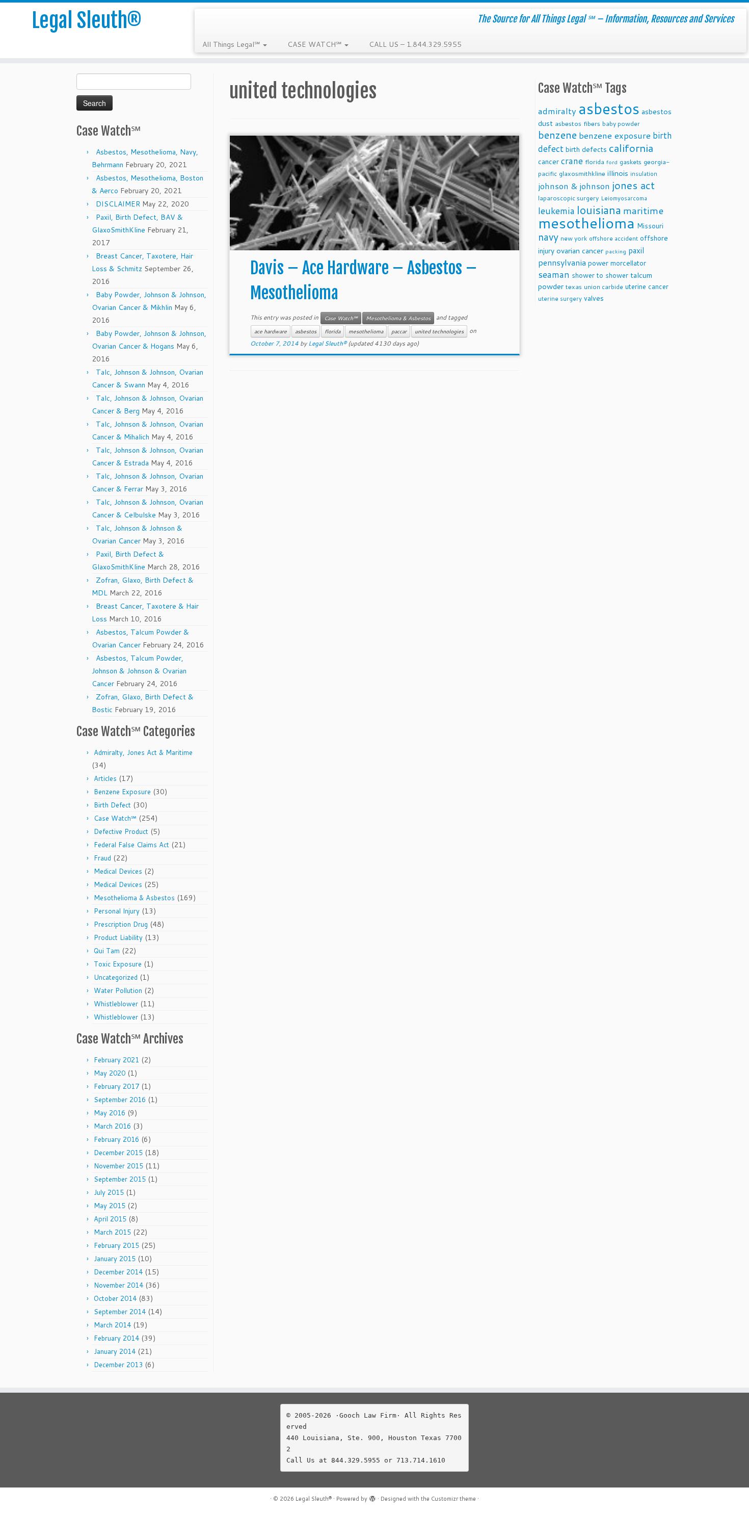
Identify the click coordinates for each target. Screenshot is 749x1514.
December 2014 (118, 1271)
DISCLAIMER (118, 204)
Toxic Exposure (118, 964)
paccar (399, 331)
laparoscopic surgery (568, 198)
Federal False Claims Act (131, 844)
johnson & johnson (574, 186)
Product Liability (118, 937)
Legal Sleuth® (87, 20)
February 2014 (116, 1338)
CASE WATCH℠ (315, 44)
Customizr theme (453, 1499)
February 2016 (116, 1139)
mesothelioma (366, 331)
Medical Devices (118, 871)
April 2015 (110, 1218)
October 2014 (115, 1298)
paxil (636, 250)
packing (615, 251)
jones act (633, 185)
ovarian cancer (579, 250)
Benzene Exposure (122, 791)
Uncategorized (116, 977)
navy (548, 237)
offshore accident (613, 238)
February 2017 (116, 1086)
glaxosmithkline (582, 173)
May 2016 (109, 1112)
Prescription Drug (121, 924)
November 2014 (118, 1285)
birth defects (586, 149)
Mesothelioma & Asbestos (134, 897)
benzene (557, 135)
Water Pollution (118, 990)
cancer (548, 161)
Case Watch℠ (115, 818)
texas (574, 286)
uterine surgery (560, 299)
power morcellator (617, 263)
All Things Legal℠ (232, 44)
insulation (643, 174)
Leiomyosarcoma (624, 198)
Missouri (650, 225)
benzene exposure (615, 135)
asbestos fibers (577, 123)
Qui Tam (107, 950)
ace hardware (270, 331)
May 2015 (109, 1205)
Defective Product (121, 831)
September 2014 (120, 1311)
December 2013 (118, 1364)
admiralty (557, 111)
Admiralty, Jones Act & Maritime (143, 752)
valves (594, 298)
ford (612, 162)
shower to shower (600, 275)
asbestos (305, 331)
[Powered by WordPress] (372, 1496)
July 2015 (109, 1192)
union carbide (603, 286)
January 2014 (115, 1351)
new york (573, 238)
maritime (643, 210)
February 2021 (116, 1059)
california (631, 147)
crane (572, 160)
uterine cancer (646, 286)
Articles (105, 778)
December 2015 (118, 1152)
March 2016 (112, 1126)
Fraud (102, 858)
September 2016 (120, 1099)
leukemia (556, 210)
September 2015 (120, 1179)
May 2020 (109, 1073)
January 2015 (115, 1258)
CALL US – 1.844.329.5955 (415, 44)
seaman (554, 274)
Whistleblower (116, 1003)
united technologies (439, 331)
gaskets (630, 162)
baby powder (621, 123)
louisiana (599, 210)
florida (332, 331)
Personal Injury (117, 911)
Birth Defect (112, 805)
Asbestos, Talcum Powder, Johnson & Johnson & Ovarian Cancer (139, 671)
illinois (617, 173)
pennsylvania (562, 262)
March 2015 (112, 1232)
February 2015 (116, 1245)
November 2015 (118, 1165)
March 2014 (112, 1324)
